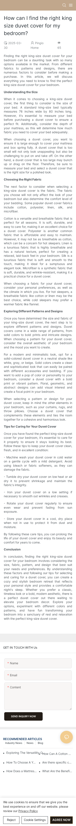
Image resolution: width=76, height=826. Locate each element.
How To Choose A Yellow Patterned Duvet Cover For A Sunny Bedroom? (21, 762)
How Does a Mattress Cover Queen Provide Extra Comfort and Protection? (21, 771)
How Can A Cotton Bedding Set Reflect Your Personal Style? (57, 753)
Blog (40, 742)
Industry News (13, 742)
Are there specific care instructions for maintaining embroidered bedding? (57, 762)
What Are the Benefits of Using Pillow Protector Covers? (57, 771)
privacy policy (28, 811)
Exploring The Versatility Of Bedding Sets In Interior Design (25, 752)
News (30, 742)
